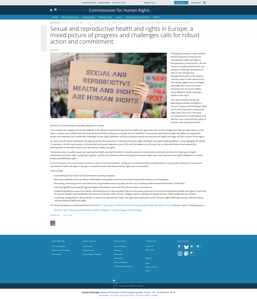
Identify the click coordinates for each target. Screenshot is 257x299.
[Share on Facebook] (44, 39)
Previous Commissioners (61, 250)
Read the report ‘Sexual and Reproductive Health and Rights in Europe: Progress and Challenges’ (98, 210)
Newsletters (118, 254)
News (147, 263)
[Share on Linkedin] (44, 44)
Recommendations (121, 262)
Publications (118, 258)
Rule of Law (118, 2)
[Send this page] (44, 49)
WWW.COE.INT (57, 2)
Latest (118, 17)
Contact (154, 295)
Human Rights (89, 2)
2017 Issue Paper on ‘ (135, 205)
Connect (195, 2)
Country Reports (120, 246)
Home (55, 17)
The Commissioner (70, 17)
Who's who (149, 250)
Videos (147, 271)
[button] (128, 286)
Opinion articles (151, 267)
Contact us (149, 246)
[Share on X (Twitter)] (44, 34)
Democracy (104, 2)
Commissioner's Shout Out (137, 17)
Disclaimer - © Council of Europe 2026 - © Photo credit (124, 295)
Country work (89, 17)
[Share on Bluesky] (44, 29)
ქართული (180, 2)
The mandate (56, 254)
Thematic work (105, 17)
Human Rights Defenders (92, 254)
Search (156, 17)
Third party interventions (123, 266)
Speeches (117, 250)
